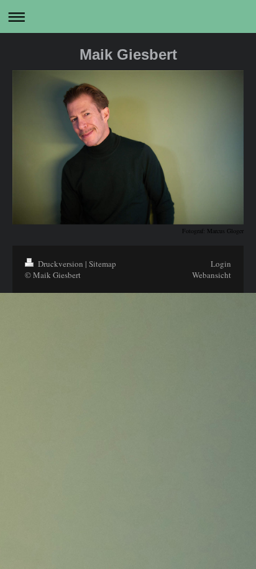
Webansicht (211, 274)
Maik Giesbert (128, 54)
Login (221, 263)
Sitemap (102, 263)
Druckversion (60, 263)
